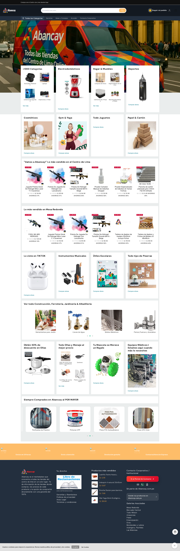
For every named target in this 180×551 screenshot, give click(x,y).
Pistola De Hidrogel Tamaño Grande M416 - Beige (79, 189)
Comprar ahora (63, 109)
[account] (169, 10)
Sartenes (80, 362)
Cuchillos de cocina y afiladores (65, 380)
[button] (2, 56)
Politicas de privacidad (66, 497)
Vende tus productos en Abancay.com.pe (138, 497)
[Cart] (175, 10)
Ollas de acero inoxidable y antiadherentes (65, 364)
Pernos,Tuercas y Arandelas (116, 332)
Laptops (44, 83)
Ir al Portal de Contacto (141, 479)
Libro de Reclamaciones (65, 491)
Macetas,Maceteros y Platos (115, 100)
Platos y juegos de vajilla (80, 380)
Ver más (25, 106)
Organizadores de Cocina (115, 84)
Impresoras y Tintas (45, 99)
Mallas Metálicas (83, 332)
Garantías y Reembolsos (67, 495)
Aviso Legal (61, 500)
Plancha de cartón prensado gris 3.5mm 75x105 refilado (146, 189)
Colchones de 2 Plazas (100, 100)
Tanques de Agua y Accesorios (150, 332)
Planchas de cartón (147, 430)
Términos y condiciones (66, 502)
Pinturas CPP (45, 430)
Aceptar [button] (75, 547)
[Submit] (122, 10)
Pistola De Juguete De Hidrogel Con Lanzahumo (56, 189)
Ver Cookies (85, 547)
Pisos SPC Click (113, 430)
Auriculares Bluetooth (30, 84)
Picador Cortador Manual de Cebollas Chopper (101, 189)
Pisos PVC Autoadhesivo (79, 430)
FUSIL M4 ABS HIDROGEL (34, 235)
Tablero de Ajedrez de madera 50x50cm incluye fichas (123, 236)
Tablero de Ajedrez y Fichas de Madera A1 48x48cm (146, 236)
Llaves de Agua (50, 332)
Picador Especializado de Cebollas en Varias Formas (123, 189)
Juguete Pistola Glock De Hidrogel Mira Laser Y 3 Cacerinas (34, 189)
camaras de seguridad (30, 100)
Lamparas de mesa (100, 83)
